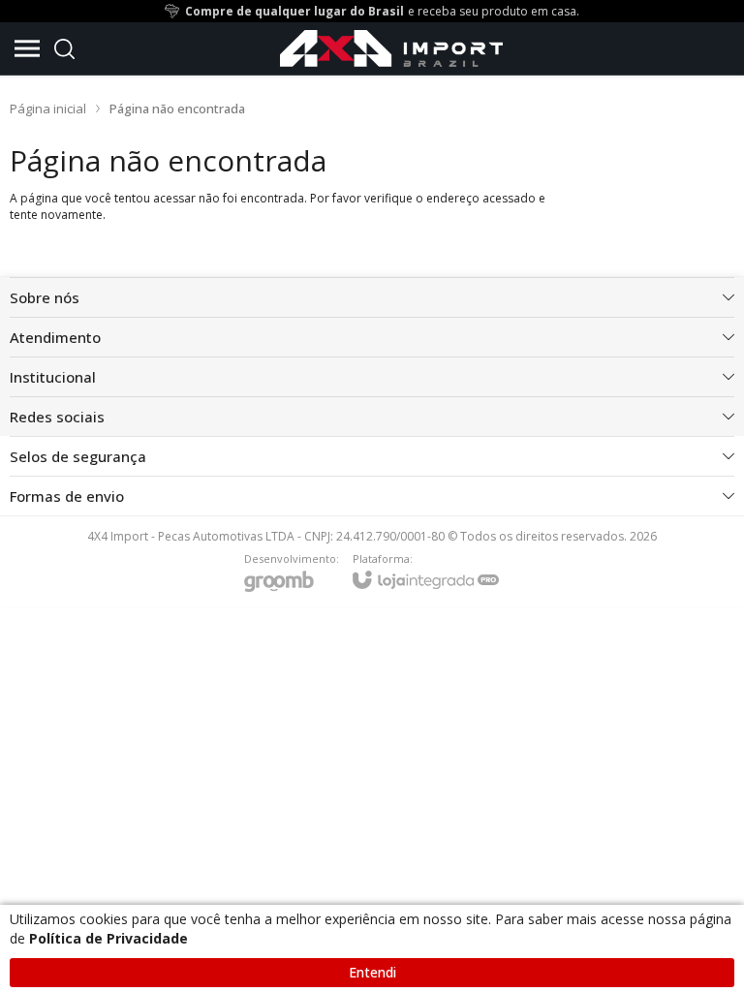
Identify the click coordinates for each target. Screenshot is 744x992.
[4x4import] (391, 48)
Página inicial (48, 108)
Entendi (372, 972)
